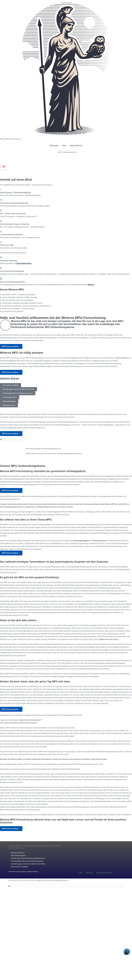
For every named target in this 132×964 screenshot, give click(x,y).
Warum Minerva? (76, 145)
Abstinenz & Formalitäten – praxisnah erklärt (18, 309)
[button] (2, 175)
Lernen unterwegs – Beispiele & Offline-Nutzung (19, 297)
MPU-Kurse (54, 145)
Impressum (89, 873)
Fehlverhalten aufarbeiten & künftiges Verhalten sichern (22, 303)
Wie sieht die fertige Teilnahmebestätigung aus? (43, 449)
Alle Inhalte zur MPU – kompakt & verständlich (19, 294)
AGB (80, 873)
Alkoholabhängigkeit (81, 541)
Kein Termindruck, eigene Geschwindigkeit (17, 300)
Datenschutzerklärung (104, 873)
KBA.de (91, 285)
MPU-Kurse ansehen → (11, 346)
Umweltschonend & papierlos (12, 311)
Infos (64, 145)
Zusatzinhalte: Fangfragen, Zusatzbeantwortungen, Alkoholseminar (26, 306)
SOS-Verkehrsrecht (24, 263)
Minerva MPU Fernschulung (10, 139)
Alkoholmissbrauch (100, 541)
